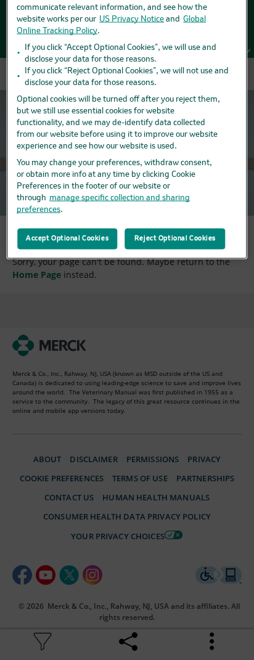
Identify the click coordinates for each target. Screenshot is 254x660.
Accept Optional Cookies (67, 238)
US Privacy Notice (131, 19)
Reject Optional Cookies (175, 238)
